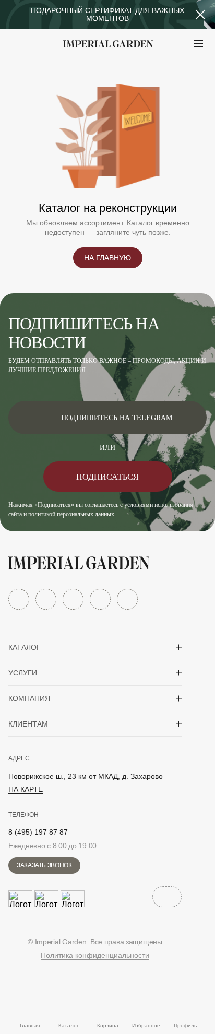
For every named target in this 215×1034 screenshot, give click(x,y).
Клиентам (28, 724)
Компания (29, 698)
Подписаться (107, 476)
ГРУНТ (36, 69)
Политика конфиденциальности (95, 955)
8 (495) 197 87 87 (38, 832)
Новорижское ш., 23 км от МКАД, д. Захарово (85, 776)
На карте (25, 789)
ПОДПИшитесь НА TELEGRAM (116, 418)
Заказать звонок (44, 865)
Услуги (22, 673)
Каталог (24, 647)
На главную (107, 258)
